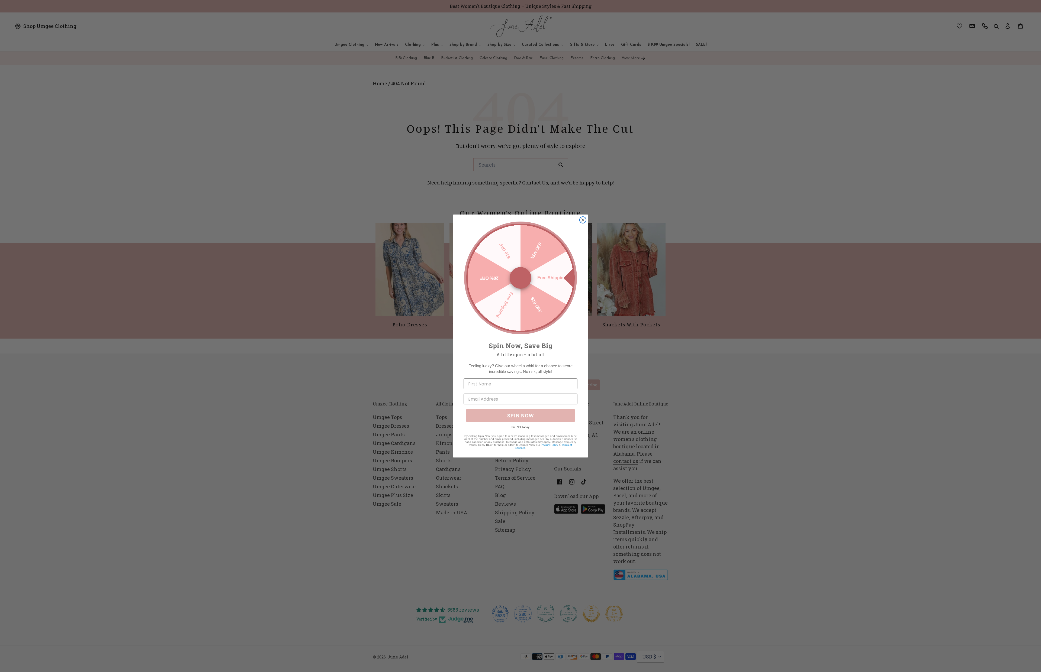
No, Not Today (520, 427)
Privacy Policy (549, 444)
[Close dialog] (583, 220)
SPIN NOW (520, 415)
